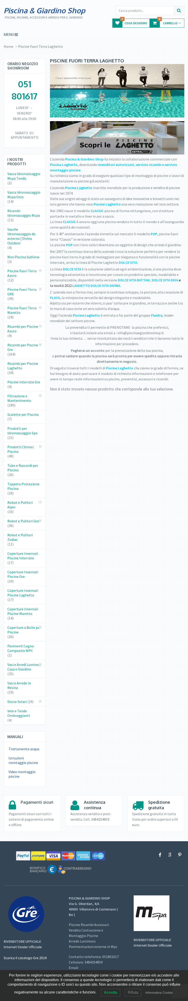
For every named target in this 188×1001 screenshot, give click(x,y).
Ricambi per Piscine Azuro (22, 328)
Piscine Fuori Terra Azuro (21, 273)
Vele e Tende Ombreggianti (18, 713)
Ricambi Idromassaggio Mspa (23, 213)
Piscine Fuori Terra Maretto (21, 310)
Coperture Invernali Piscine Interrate (22, 555)
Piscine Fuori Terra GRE (21, 291)
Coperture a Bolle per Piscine (24, 629)
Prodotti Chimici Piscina (20, 449)
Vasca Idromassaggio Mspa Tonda (23, 176)
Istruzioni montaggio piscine (23, 760)
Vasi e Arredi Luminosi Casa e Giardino (24, 666)
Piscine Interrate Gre (23, 382)
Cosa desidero (134, 22)
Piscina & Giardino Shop (44, 10)
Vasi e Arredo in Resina (19, 685)
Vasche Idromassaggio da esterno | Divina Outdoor (21, 236)
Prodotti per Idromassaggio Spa (22, 430)
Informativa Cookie (159, 992)
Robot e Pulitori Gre (23, 521)
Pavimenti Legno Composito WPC (20, 648)
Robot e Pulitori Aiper (20, 504)
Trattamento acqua (23, 749)
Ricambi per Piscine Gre (22, 347)
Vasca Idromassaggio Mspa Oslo (23, 194)
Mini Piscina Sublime (23, 257)
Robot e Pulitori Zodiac (20, 537)
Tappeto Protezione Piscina (23, 486)
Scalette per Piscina (23, 414)
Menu (9, 34)
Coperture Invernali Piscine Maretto (22, 611)
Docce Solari (17, 701)
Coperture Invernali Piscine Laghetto (22, 592)
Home (8, 46)
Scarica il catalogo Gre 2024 (25, 958)
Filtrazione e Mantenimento (19, 398)
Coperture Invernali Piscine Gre (22, 574)
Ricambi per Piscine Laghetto (22, 365)
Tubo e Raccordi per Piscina (22, 467)
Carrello (168, 22)
